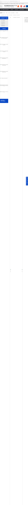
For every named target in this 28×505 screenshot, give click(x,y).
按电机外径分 (3, 23)
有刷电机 (4, 12)
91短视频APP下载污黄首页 (5, 9)
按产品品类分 (3, 20)
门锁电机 (12, 9)
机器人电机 (16, 9)
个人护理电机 (16, 12)
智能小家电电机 (22, 9)
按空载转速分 (3, 25)
